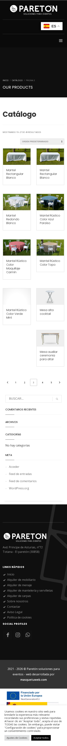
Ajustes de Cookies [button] (17, 737)
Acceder (14, 467)
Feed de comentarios (23, 481)
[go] (57, 399)
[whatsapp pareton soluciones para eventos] (27, 634)
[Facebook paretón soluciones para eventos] (7, 634)
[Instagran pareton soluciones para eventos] (17, 634)
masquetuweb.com (33, 680)
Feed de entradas (20, 474)
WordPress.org (19, 488)
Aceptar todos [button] (41, 737)
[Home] (33, 537)
